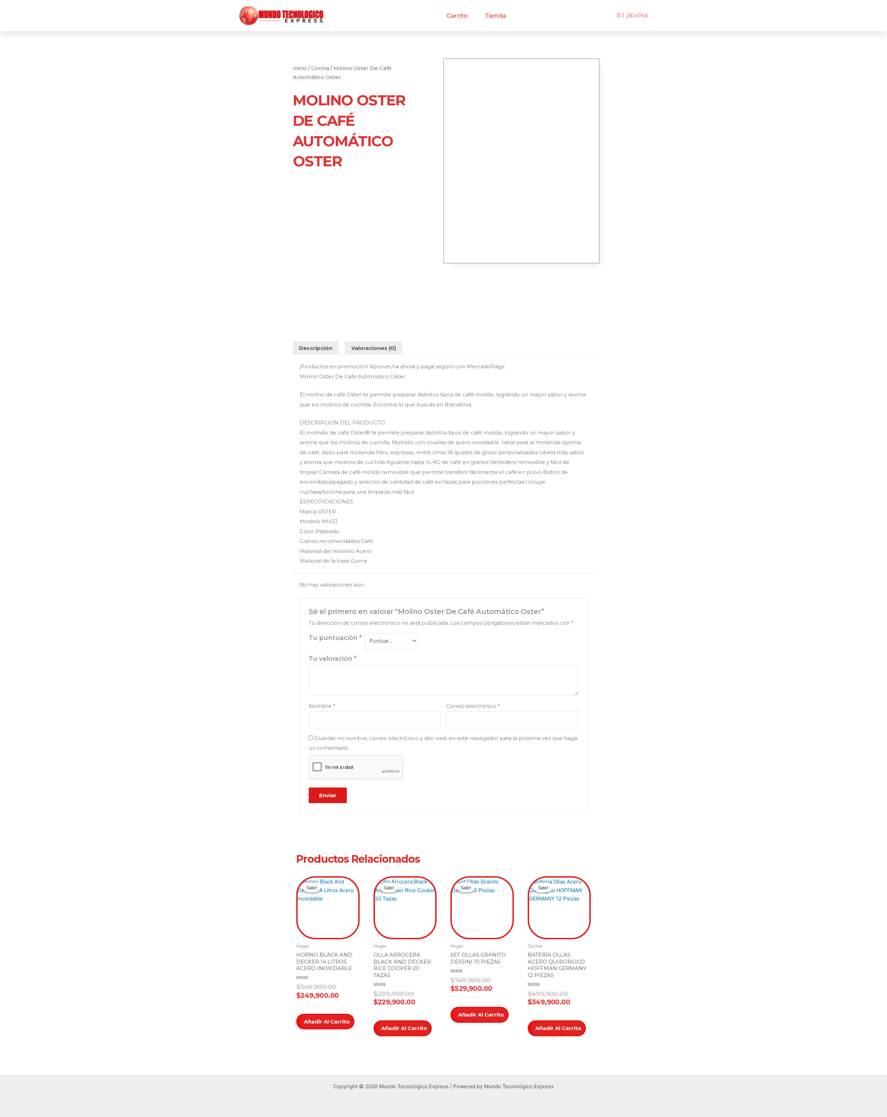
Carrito (457, 15)
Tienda (495, 15)
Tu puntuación (335, 638)
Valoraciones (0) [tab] (373, 348)
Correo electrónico (473, 706)
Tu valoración (333, 658)
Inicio (300, 68)
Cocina (320, 68)
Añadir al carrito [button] (327, 1021)
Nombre (322, 706)
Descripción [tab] (315, 348)
